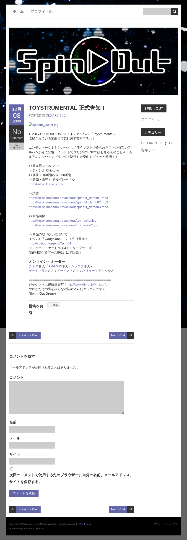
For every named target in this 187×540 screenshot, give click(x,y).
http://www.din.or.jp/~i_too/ (86, 284)
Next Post (118, 335)
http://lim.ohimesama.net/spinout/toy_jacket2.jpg (63, 225)
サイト (14, 454)
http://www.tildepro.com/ (46, 184)
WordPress (85, 524)
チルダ (33, 266)
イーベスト (65, 271)
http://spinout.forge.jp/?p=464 (50, 243)
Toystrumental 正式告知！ (67, 108)
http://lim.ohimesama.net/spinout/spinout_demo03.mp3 (68, 207)
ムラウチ (77, 266)
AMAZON (55, 266)
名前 (13, 422)
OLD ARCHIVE (56, 115)
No (16, 131)
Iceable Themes (35, 528)
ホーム (18, 11)
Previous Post (28, 335)
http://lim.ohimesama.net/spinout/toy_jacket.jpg (62, 220)
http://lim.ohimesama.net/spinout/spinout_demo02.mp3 (68, 202)
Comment (16, 138)
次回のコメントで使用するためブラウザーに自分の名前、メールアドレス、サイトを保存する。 (71, 478)
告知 (144, 150)
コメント (16, 377)
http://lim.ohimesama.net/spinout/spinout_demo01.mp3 (68, 198)
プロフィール (41, 11)
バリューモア (91, 271)
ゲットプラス (38, 271)
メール (14, 438)
